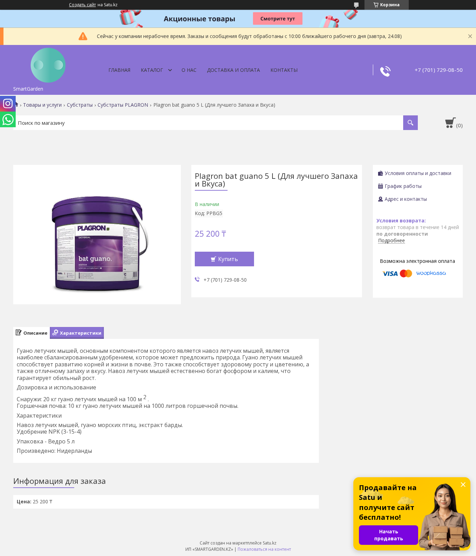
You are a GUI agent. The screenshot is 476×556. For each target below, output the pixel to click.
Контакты (284, 70)
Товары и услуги (42, 105)
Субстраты (80, 105)
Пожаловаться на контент (264, 549)
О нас (189, 70)
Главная (119, 70)
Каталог (152, 70)
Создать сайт (82, 4)
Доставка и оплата (233, 70)
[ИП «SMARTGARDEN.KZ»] (48, 64)
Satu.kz (269, 543)
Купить (228, 259)
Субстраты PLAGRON (123, 105)
